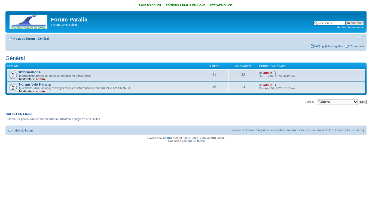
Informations (30, 72)
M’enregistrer (335, 46)
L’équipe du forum (242, 130)
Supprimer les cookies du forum (277, 130)
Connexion (357, 46)
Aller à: (310, 102)
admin (40, 79)
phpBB (167, 137)
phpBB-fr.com (196, 140)
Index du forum (24, 38)
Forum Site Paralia (35, 84)
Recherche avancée (350, 27)
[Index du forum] (29, 21)
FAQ (317, 46)
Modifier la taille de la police (360, 37)
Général (43, 38)
